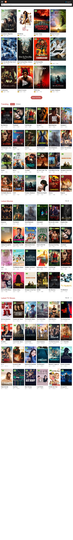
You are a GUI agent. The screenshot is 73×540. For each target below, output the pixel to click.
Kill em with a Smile (53, 222)
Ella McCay (20, 33)
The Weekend (64, 290)
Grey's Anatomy (41, 341)
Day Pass (15, 387)
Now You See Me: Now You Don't (9, 62)
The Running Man (38, 62)
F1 (51, 62)
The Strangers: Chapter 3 (7, 147)
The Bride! (15, 125)
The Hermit (16, 222)
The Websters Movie (18, 267)
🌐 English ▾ (68, 2)
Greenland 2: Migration (7, 33)
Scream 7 (39, 125)
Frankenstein (4, 90)
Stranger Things (38, 33)
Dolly (2, 267)
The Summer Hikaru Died (31, 319)
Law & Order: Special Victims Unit (21, 341)
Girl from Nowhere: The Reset (8, 319)
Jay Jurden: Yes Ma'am (19, 244)
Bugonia (63, 193)
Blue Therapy (28, 387)
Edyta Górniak (4, 387)
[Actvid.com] (6, 2)
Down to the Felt (41, 244)
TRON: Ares (37, 90)
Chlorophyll (40, 222)
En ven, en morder (65, 364)
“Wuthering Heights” (42, 193)
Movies (12, 104)
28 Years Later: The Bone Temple (45, 170)
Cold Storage (28, 125)
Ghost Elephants (53, 147)
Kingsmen (3, 222)
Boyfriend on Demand (30, 364)
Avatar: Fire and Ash (66, 147)
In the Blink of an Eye (54, 170)
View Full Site (36, 97)
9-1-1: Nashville (65, 341)
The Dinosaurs (40, 364)
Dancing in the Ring (54, 244)
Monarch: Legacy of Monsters (56, 364)
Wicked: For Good (54, 33)
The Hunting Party (65, 319)
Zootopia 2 (63, 125)
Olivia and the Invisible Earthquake (33, 244)
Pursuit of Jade (17, 364)
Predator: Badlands (55, 90)
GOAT (14, 193)
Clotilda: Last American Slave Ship (33, 267)
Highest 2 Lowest (21, 90)
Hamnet (27, 147)
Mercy (14, 170)
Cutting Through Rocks (7, 244)
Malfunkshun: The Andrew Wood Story (46, 267)
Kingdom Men (64, 222)
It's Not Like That (53, 387)
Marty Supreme (52, 125)
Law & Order (28, 341)
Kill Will (38, 290)
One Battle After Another (7, 193)
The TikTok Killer (41, 319)
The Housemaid (41, 147)
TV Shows (18, 104)
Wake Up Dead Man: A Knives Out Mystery (27, 62)
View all (68, 201)
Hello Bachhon (52, 319)
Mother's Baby (16, 290)
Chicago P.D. (64, 387)
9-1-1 (2, 364)
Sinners (51, 193)
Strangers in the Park (66, 170)
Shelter (3, 170)
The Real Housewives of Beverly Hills (58, 341)
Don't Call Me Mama (6, 290)
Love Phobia (40, 387)
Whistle (15, 147)
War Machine (4, 125)
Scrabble (3, 341)
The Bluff (27, 170)
